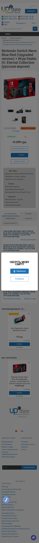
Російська (19, 279)
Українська (21, 271)
